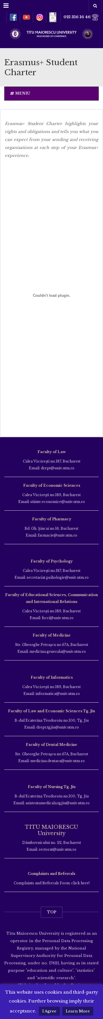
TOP (51, 912)
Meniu (22, 93)
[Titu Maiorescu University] (51, 33)
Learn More (78, 1011)
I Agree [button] (49, 1011)
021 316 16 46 (78, 17)
